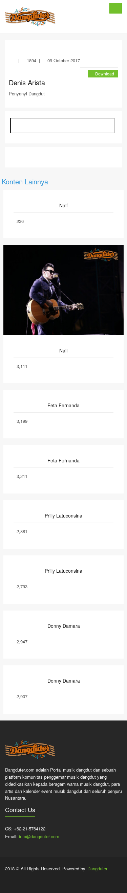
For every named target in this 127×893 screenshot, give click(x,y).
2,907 (22, 696)
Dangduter (97, 868)
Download (104, 73)
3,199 (22, 421)
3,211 (22, 476)
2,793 (22, 586)
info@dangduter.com (39, 836)
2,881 (22, 531)
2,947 (22, 641)
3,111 (22, 366)
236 (20, 221)
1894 (31, 60)
